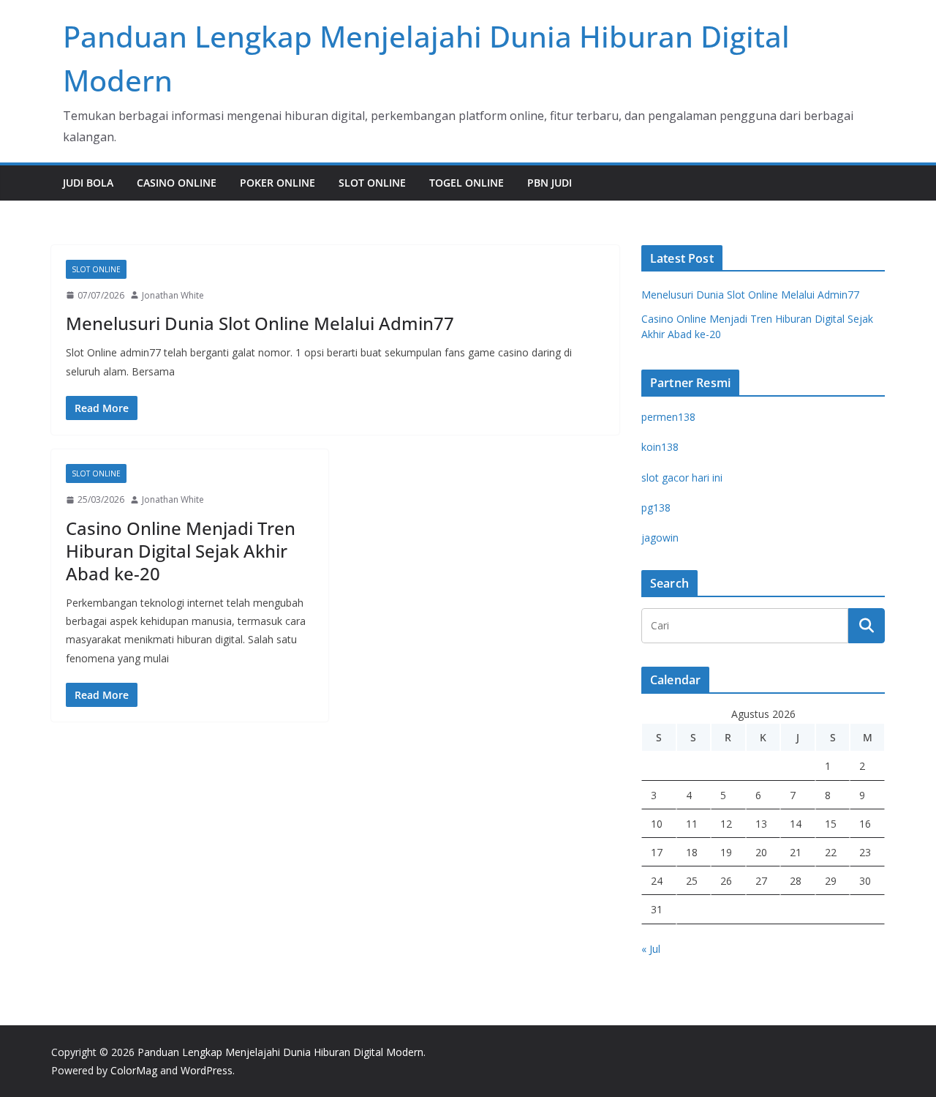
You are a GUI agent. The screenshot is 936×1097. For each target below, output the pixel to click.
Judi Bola (88, 183)
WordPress (207, 1070)
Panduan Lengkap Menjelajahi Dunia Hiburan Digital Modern (280, 1052)
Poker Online (277, 183)
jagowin (660, 537)
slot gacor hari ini (681, 477)
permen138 (668, 417)
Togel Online (466, 183)
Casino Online (176, 183)
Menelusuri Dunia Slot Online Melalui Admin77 (260, 323)
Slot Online (372, 183)
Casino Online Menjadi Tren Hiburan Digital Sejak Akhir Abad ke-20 (180, 550)
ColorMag (133, 1070)
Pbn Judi (549, 183)
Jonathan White (173, 295)
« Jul (650, 949)
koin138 (660, 447)
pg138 (656, 507)
